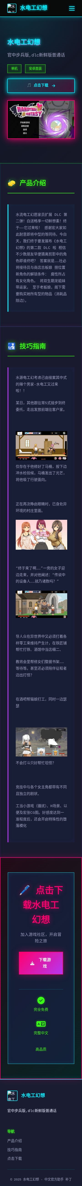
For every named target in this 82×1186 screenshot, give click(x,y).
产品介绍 (14, 1141)
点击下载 (14, 1159)
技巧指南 (14, 1150)
